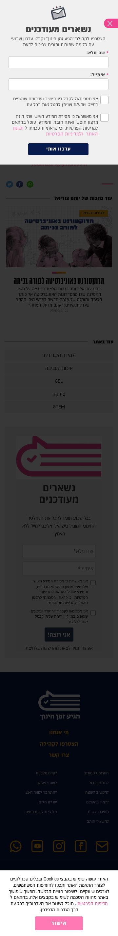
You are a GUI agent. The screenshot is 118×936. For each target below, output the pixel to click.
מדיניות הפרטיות (92, 904)
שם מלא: (96, 53)
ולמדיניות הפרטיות (64, 134)
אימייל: (97, 75)
